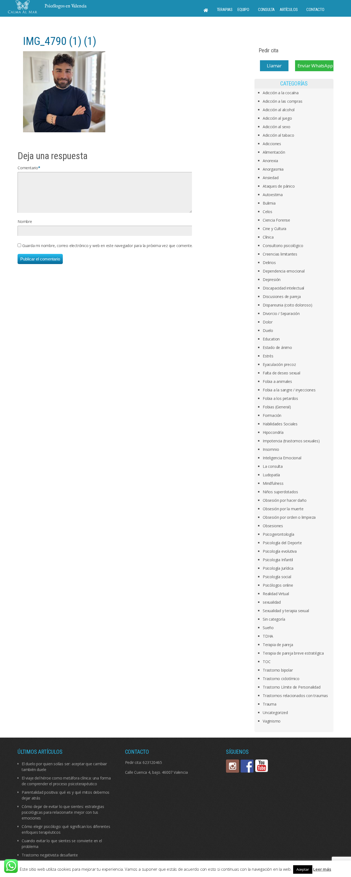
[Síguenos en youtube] (261, 766)
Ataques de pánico (279, 186)
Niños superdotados (280, 491)
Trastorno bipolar (278, 670)
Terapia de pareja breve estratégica (293, 653)
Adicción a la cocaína (281, 92)
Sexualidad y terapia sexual (286, 610)
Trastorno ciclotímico (281, 678)
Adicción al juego (277, 118)
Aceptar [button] (302, 869)
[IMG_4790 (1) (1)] (64, 91)
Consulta (266, 9)
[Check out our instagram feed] (232, 766)
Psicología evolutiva (280, 551)
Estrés (268, 356)
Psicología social (277, 576)
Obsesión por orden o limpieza (289, 517)
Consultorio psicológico (283, 245)
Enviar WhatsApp (315, 65)
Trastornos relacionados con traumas (295, 695)
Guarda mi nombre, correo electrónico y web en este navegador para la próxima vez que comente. (107, 245)
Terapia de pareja (278, 644)
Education (271, 339)
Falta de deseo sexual (281, 373)
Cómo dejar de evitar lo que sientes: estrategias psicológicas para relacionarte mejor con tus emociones (63, 812)
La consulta (273, 466)
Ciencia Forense (276, 220)
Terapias (225, 9)
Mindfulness (273, 483)
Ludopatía (271, 474)
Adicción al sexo (276, 126)
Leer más (322, 869)
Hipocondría (273, 432)
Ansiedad (270, 177)
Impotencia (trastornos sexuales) (291, 440)
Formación (272, 415)
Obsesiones (273, 525)
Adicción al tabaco (278, 135)
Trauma (269, 704)
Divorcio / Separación (281, 313)
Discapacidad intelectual (283, 288)
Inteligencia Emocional (282, 457)
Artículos (289, 9)
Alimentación (274, 152)
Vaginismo (272, 721)
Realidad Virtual (276, 593)
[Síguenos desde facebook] (247, 766)
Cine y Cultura (274, 228)
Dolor (268, 322)
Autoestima (273, 194)
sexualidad (272, 602)
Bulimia (269, 203)
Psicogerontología (278, 534)
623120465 (152, 762)
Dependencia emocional (284, 271)
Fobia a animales (277, 381)
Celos (267, 211)
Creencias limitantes (280, 254)
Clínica (268, 237)
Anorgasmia (273, 169)
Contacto (315, 9)
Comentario (28, 167)
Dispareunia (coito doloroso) (287, 305)
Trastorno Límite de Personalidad (292, 687)
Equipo (243, 9)
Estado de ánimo (277, 347)
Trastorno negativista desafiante (50, 855)
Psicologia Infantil (278, 559)
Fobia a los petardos (280, 398)
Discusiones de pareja (282, 296)
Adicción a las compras (282, 101)
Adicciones (272, 143)
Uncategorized (275, 712)
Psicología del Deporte (282, 542)
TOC (266, 661)
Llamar (274, 65)
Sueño (268, 627)
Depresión (272, 279)
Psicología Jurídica (278, 568)
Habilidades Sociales (280, 423)
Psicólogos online (278, 585)
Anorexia (270, 160)
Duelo (268, 330)
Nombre (25, 221)
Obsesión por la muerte (283, 508)
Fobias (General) (277, 406)
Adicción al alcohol (279, 109)
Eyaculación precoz (279, 364)
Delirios (269, 262)
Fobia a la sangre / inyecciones (289, 389)
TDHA (268, 636)
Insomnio (271, 449)
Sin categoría (274, 619)
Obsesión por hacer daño (284, 500)
